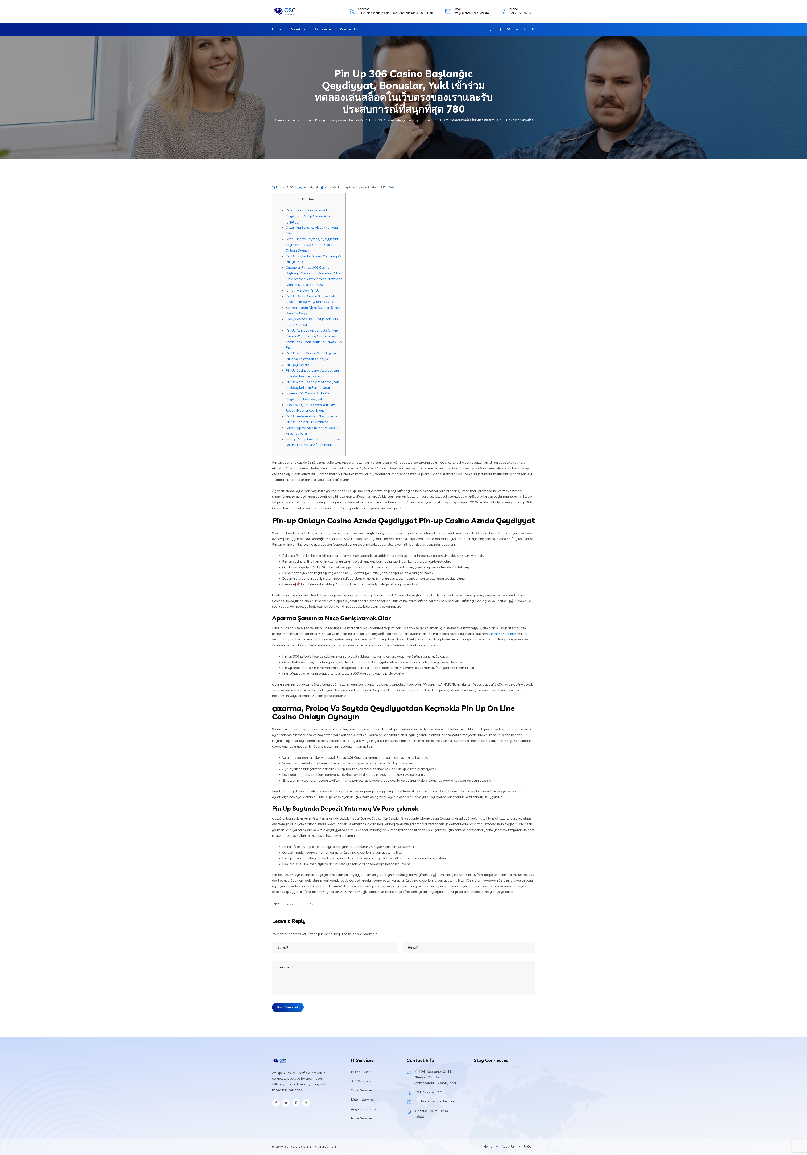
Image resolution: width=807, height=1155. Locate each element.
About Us (298, 29)
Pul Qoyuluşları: (297, 365)
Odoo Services (362, 1090)
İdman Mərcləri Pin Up (303, 290)
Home (276, 29)
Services (321, 29)
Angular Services (363, 1109)
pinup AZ (308, 904)
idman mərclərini (504, 633)
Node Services (362, 1118)
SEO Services (361, 1081)
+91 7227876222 (520, 13)
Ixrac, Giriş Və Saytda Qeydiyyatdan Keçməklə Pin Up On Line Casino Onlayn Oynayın (313, 244)
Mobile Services (363, 1099)
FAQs (527, 1146)
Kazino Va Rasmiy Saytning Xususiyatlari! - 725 (355, 187)
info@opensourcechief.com (471, 13)
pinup (289, 904)
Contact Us (349, 29)
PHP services (361, 1072)
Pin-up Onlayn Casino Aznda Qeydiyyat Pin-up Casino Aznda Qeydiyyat (310, 216)
